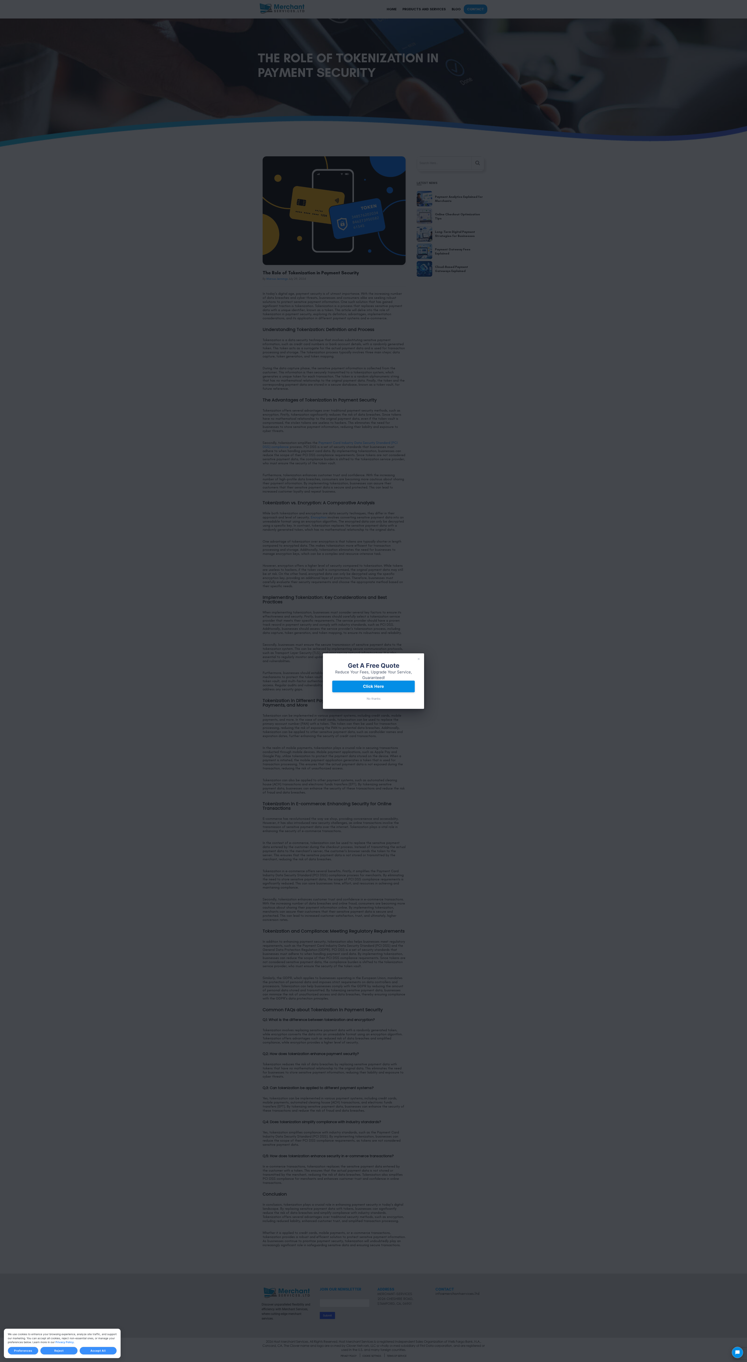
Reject (59, 1350)
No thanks (374, 698)
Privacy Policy (64, 1342)
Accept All (98, 1350)
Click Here (373, 686)
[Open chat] (737, 1352)
